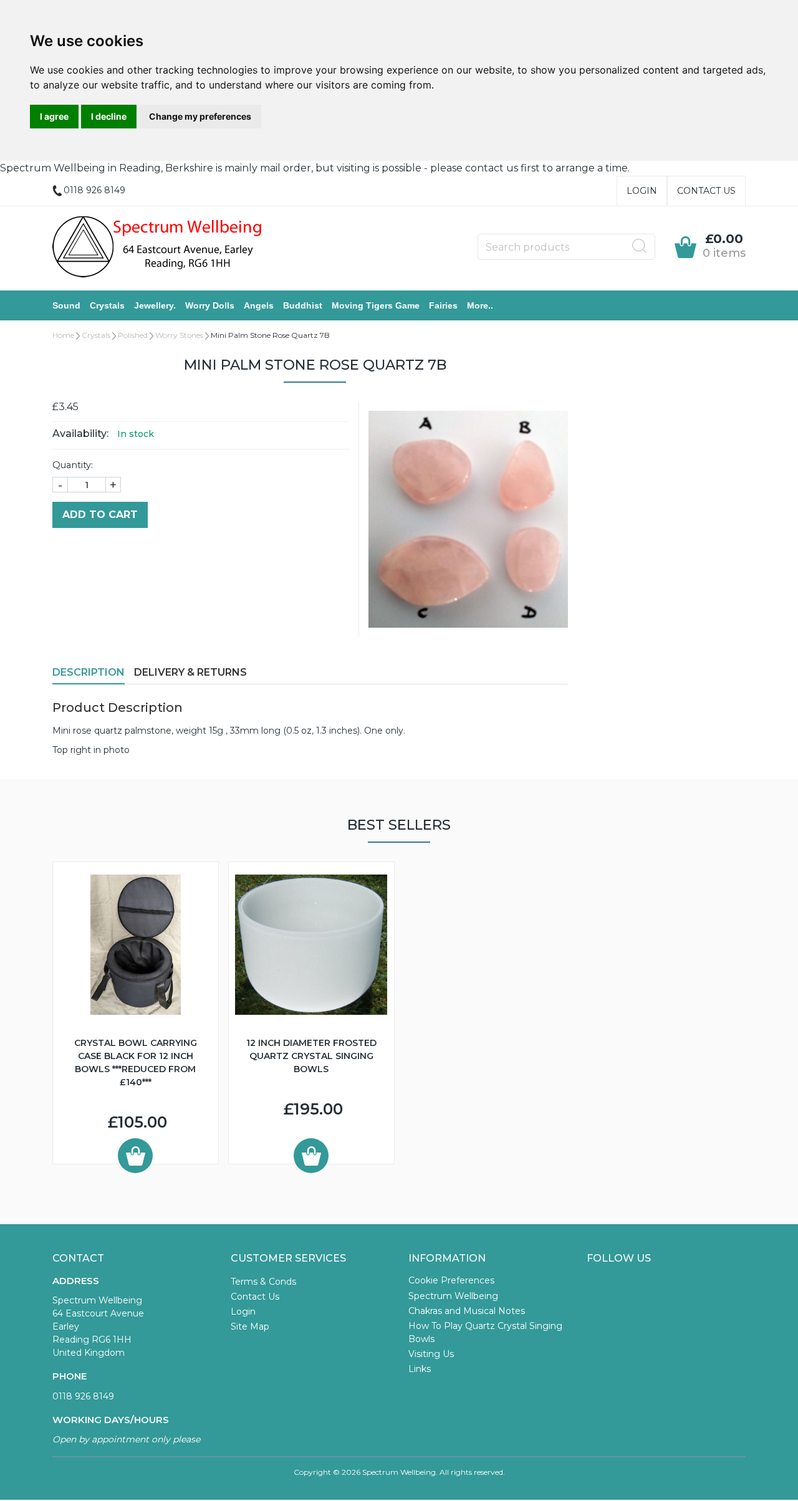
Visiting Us (431, 1354)
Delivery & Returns (190, 672)
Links (419, 1368)
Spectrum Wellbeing (453, 1296)
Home (63, 335)
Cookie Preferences (451, 1280)
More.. (480, 305)
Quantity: (72, 465)
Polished (133, 335)
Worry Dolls (209, 305)
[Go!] (639, 246)
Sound (66, 305)
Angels (259, 305)
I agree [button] (54, 116)
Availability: (80, 433)
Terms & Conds (263, 1281)
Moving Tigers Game (376, 305)
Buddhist (302, 305)
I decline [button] (109, 116)
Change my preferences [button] (200, 116)
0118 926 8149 (83, 1396)
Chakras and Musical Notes (466, 1310)
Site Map (250, 1326)
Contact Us (706, 190)
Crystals (107, 305)
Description (88, 672)
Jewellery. (155, 305)
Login (642, 190)
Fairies (443, 305)
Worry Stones (179, 335)
